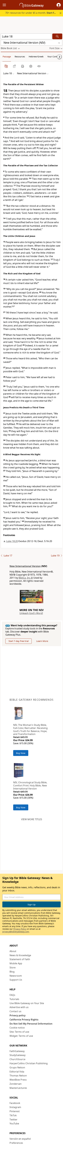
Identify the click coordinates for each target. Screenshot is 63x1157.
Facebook (15, 1103)
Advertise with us (19, 1007)
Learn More (42, 641)
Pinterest (15, 1111)
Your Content (53, 56)
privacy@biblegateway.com (15, 931)
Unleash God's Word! (31, 613)
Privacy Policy (19, 929)
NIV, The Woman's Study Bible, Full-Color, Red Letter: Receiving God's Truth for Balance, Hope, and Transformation (30, 729)
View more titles (31, 819)
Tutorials (14, 999)
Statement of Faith (20, 959)
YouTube (14, 1123)
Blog (12, 971)
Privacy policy (17, 1015)
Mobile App (16, 963)
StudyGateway (17, 1055)
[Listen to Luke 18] (39, 66)
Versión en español (20, 1138)
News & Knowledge (20, 955)
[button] (59, 5)
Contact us (15, 1011)
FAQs (12, 995)
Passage (7, 56)
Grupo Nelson (17, 1067)
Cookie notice (17, 1027)
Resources (20, 56)
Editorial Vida (17, 1071)
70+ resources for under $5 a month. (31, 12)
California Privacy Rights (24, 1019)
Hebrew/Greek (36, 56)
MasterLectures (18, 1088)
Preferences (16, 1143)
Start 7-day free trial (18, 641)
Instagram (15, 1107)
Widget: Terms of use (21, 1035)
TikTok (13, 1115)
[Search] (57, 36)
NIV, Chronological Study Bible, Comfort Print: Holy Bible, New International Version (30, 785)
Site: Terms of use (19, 1031)
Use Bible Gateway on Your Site (27, 1003)
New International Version (25, 566)
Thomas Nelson (18, 1075)
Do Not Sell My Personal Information (31, 1023)
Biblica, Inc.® (26, 577)
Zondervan (16, 1083)
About (13, 951)
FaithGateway (17, 1051)
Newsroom (16, 975)
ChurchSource (17, 1059)
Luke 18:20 (12, 541)
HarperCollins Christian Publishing (29, 1063)
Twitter (13, 1119)
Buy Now (20, 753)
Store (13, 967)
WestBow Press (18, 1079)
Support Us (16, 979)
